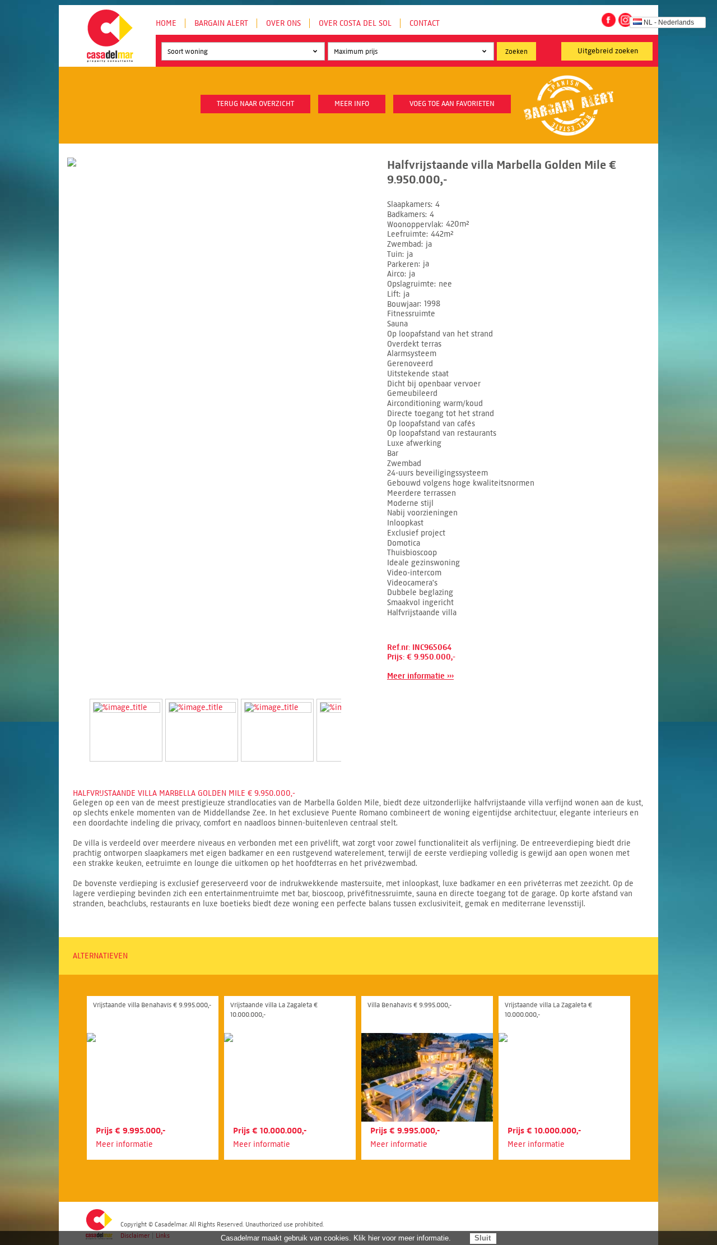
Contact (424, 23)
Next (355, 718)
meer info (351, 103)
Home (166, 23)
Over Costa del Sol (355, 23)
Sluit (482, 1238)
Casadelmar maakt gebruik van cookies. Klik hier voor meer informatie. (336, 1238)
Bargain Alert (221, 23)
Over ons (283, 23)
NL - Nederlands (669, 22)
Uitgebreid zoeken (608, 51)
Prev (76, 718)
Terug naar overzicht (255, 103)
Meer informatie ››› (420, 676)
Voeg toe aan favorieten (452, 103)
